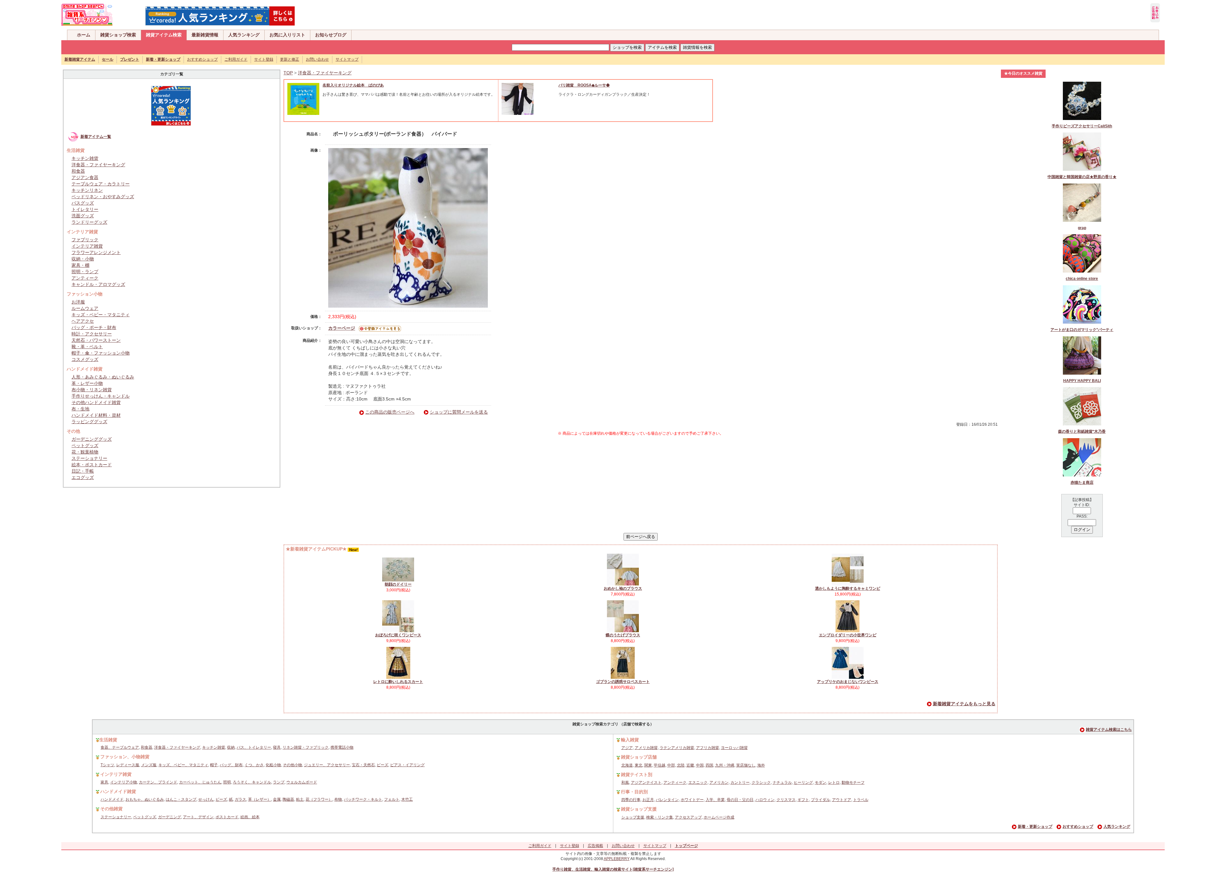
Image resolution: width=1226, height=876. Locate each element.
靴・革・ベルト (87, 346)
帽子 (214, 765)
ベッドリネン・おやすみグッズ (103, 196)
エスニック (698, 782)
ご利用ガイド (235, 59)
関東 (648, 765)
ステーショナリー (89, 458)
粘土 (300, 799)
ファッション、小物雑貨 (124, 756)
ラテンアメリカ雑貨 (677, 747)
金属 (277, 799)
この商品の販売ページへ (389, 412)
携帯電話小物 (341, 747)
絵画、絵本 (250, 817)
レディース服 (127, 765)
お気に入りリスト (287, 34)
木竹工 (407, 799)
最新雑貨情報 (205, 34)
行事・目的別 (634, 791)
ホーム (83, 34)
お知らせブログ (330, 34)
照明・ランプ (85, 271)
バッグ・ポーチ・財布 (94, 327)
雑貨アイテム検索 (164, 34)
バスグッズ (83, 203)
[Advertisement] (640, 484)
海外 (761, 765)
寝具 (277, 747)
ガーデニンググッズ (92, 439)
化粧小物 (273, 765)
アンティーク (85, 278)
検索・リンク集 (659, 817)
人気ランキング (244, 34)
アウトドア (841, 799)
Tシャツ (107, 765)
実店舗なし (745, 765)
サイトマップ (347, 59)
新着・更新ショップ (1035, 826)
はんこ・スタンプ (181, 799)
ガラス (240, 799)
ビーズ (382, 765)
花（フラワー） (319, 799)
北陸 (681, 765)
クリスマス (786, 799)
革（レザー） (259, 799)
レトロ (834, 782)
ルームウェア (85, 308)
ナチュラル (782, 782)
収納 (231, 747)
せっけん (206, 799)
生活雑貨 (108, 739)
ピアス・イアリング (407, 765)
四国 (709, 765)
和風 (625, 782)
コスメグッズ (85, 359)
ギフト (803, 799)
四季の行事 (630, 799)
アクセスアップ (688, 817)
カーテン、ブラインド (158, 782)
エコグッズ (83, 477)
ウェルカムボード (301, 782)
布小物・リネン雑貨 (92, 389)
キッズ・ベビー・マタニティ (101, 314)
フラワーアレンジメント (96, 252)
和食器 (78, 171)
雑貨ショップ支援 (639, 809)
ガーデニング (169, 817)
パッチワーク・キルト (363, 799)
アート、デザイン (198, 817)
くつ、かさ (254, 765)
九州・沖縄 (724, 765)
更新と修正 (289, 59)
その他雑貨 (111, 808)
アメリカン (719, 782)
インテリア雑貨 (87, 246)
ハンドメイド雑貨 (118, 791)
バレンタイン (667, 799)
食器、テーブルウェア (120, 747)
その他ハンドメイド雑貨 (96, 402)
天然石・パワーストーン (96, 340)
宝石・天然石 (363, 765)
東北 (638, 765)
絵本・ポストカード (92, 464)
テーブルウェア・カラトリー (101, 183)
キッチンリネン (87, 190)
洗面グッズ (83, 215)
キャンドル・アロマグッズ (98, 284)
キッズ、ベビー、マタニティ (183, 765)
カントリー (740, 782)
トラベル (860, 799)
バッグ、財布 (231, 765)
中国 (700, 765)
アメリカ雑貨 (646, 747)
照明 (227, 782)
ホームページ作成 (719, 817)
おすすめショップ (202, 59)
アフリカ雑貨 (707, 747)
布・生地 (80, 408)
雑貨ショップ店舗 (639, 757)
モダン (820, 782)
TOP (288, 72)
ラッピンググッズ (89, 421)
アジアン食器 (85, 177)
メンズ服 (148, 765)
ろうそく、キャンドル (252, 782)
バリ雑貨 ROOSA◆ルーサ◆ (584, 85)
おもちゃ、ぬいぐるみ (144, 799)
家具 (104, 782)
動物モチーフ (853, 782)
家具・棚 (80, 265)
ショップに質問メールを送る (459, 412)
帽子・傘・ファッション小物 (101, 353)
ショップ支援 (632, 817)
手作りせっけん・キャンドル (101, 396)
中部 (671, 765)
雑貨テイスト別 (636, 774)
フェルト (391, 799)
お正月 (648, 799)
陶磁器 (288, 799)
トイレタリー (85, 209)
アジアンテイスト (646, 782)
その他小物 (292, 765)
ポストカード (227, 817)
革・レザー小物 (87, 383)
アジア (627, 747)
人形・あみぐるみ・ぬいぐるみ (103, 376)
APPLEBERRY (617, 859)
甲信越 (659, 765)
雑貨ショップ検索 (118, 34)
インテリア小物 (123, 782)
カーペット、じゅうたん (200, 782)
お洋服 (78, 301)
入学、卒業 (715, 799)
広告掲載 (595, 845)
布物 (338, 799)
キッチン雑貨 (85, 158)
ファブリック (85, 239)
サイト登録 (263, 59)
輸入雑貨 (630, 739)
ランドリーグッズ (89, 222)
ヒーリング (803, 782)
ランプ (278, 782)
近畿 (690, 765)
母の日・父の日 (740, 799)
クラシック (761, 782)
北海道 (627, 765)
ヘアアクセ (83, 321)
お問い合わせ (317, 59)
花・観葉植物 (85, 451)
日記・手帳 (83, 471)
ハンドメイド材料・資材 (96, 415)
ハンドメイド (112, 799)
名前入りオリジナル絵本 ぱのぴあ (353, 85)
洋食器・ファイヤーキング (98, 164)
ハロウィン (765, 799)
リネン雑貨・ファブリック (306, 747)
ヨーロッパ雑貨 (734, 747)
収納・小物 (83, 258)
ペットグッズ (85, 445)
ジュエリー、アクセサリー (327, 765)
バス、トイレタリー (254, 747)
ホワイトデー (692, 799)
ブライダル (820, 799)
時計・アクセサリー (92, 333)
